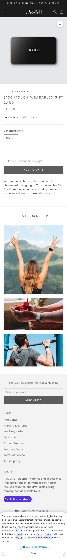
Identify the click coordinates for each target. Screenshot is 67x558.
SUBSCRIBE (33, 400)
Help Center (11, 420)
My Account (11, 437)
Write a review (30, 117)
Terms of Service (14, 455)
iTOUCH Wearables (17, 91)
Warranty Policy (13, 449)
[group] (33, 50)
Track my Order (13, 431)
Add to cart (33, 170)
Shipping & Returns (15, 425)
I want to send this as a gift (25, 161)
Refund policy (12, 461)
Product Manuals (14, 443)
